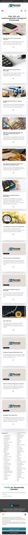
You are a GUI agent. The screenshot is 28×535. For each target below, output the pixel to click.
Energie (6, 462)
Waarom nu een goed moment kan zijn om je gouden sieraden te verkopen (13, 133)
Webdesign (19, 469)
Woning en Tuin (20, 472)
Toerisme (19, 460)
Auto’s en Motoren (8, 442)
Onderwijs (19, 447)
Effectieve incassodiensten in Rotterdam (11, 196)
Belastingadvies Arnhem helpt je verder (12, 101)
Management (20, 436)
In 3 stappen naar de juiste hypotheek (13, 226)
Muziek (18, 445)
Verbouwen (19, 467)
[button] (25, 514)
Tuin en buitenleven (21, 461)
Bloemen (6, 450)
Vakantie (19, 465)
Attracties (6, 440)
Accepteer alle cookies (14, 529)
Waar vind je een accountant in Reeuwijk (12, 70)
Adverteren (6, 436)
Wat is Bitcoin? (7, 321)
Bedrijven (6, 448)
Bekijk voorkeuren (14, 532)
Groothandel (7, 470)
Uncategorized (20, 464)
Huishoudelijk (7, 475)
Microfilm (19, 442)
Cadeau (6, 455)
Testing (18, 459)
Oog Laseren (20, 448)
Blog (5, 451)
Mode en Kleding (21, 444)
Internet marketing (21, 432)
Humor (5, 476)
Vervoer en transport (21, 468)
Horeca (5, 474)
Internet (6, 479)
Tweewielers (19, 463)
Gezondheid (7, 468)
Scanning (19, 455)
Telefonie (19, 457)
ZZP (18, 480)
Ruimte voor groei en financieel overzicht (12, 39)
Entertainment (7, 463)
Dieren (5, 458)
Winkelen (19, 471)
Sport (18, 456)
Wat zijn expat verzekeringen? (11, 258)
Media (18, 439)
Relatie (18, 453)
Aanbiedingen (7, 435)
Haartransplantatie (8, 471)
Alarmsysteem (7, 438)
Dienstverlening (7, 456)
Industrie (6, 477)
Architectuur (7, 439)
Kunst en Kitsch (20, 435)
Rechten (19, 452)
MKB (18, 443)
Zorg (18, 479)
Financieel (6, 33)
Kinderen (19, 434)
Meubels (19, 440)
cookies (23, 522)
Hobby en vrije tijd (8, 472)
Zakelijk (19, 475)
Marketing (19, 438)
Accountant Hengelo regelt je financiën (11, 290)
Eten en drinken (7, 464)
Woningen (19, 473)
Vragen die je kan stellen (7, 496)
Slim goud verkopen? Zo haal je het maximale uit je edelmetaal (13, 164)
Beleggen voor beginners (10, 415)
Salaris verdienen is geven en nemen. (13, 383)
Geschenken (7, 467)
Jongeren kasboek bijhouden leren (13, 352)
